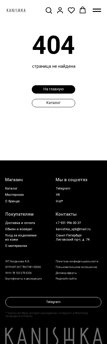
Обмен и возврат (18, 229)
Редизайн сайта (66, 278)
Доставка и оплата (20, 223)
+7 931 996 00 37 (68, 223)
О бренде (12, 201)
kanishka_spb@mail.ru (73, 229)
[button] (48, 10)
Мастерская (14, 195)
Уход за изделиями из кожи (21, 237)
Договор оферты (66, 273)
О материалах (16, 246)
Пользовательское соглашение (76, 267)
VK (58, 195)
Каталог (11, 188)
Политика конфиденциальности (77, 261)
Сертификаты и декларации (23, 278)
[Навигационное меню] (97, 10)
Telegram (63, 188)
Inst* (59, 201)
